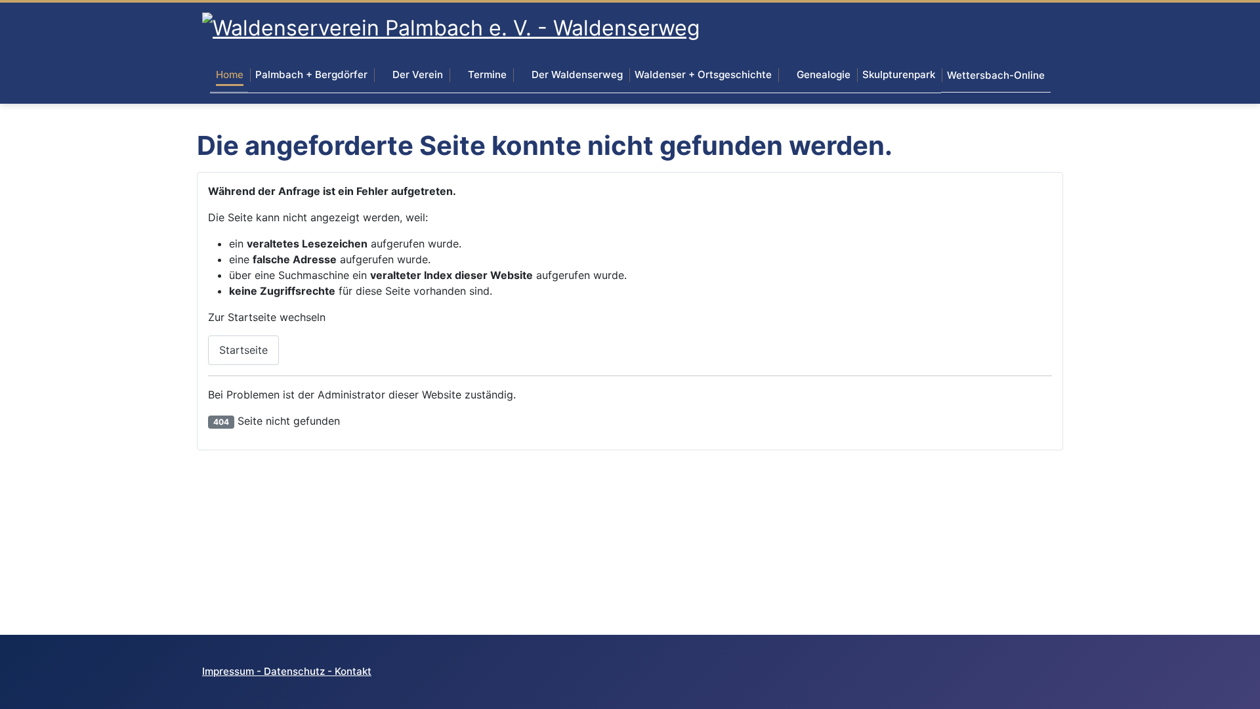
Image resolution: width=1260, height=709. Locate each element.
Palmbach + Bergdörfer (311, 74)
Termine (487, 74)
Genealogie (823, 74)
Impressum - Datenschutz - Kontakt (286, 671)
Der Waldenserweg (577, 74)
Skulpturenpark (898, 74)
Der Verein (417, 74)
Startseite (243, 349)
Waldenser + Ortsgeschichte (703, 74)
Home (229, 74)
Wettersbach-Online (996, 75)
